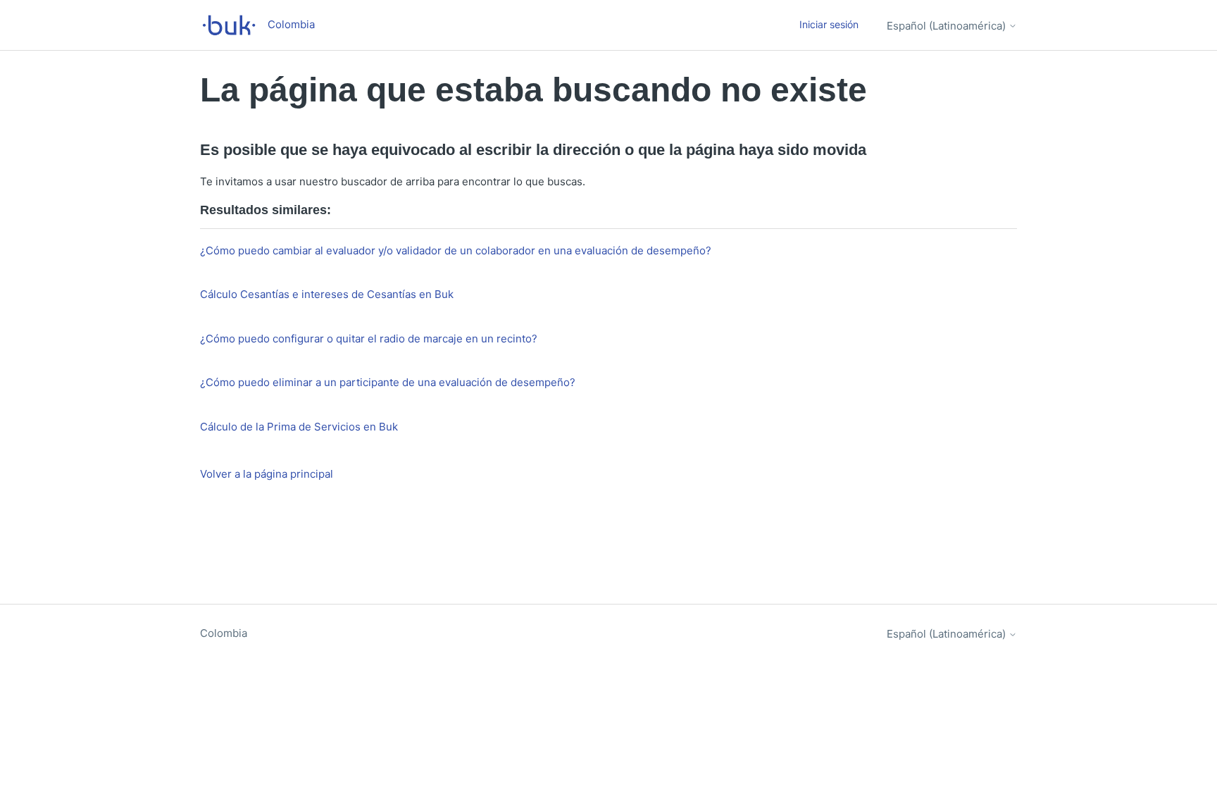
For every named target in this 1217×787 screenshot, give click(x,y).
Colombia (223, 633)
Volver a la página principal (266, 474)
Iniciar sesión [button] (829, 24)
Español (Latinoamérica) (948, 26)
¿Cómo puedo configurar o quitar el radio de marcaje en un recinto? (368, 338)
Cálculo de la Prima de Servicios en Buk (299, 426)
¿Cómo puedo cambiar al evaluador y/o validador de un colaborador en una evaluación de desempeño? (455, 250)
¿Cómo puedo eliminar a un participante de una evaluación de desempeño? (387, 382)
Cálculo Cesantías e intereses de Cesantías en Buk (327, 294)
